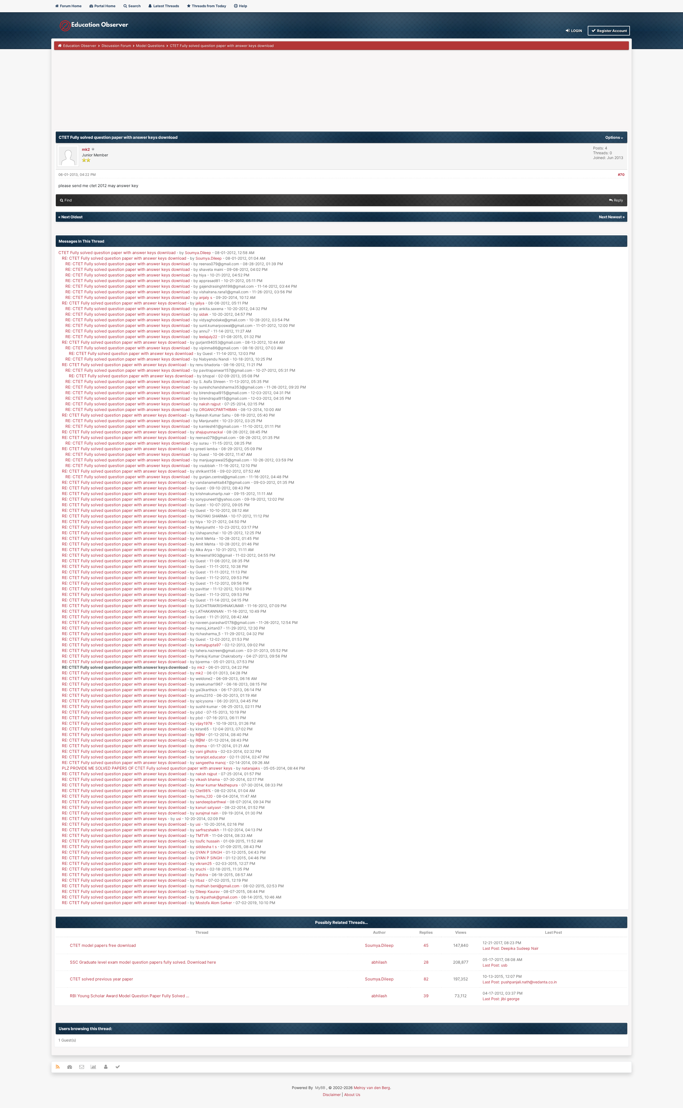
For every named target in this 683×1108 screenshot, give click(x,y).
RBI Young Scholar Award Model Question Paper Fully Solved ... (129, 995)
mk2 (86, 149)
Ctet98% (203, 790)
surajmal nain (207, 813)
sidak (203, 314)
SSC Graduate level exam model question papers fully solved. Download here (143, 962)
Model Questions (150, 45)
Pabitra (202, 874)
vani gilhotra (206, 751)
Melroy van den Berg (372, 1087)
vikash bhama (208, 779)
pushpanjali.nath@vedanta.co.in (529, 982)
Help (242, 6)
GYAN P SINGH (209, 852)
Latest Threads (166, 6)
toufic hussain (208, 841)
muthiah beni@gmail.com (217, 886)
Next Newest (610, 217)
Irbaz (200, 880)
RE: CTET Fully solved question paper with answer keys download (124, 258)
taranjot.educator (211, 757)
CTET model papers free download (103, 945)
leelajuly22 (208, 336)
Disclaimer (332, 1094)
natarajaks (251, 768)
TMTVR (202, 835)
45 (425, 945)
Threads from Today (208, 6)
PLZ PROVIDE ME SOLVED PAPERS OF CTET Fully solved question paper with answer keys (147, 768)
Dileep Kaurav (208, 891)
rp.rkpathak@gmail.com (216, 897)
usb (504, 965)
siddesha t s (206, 846)
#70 (621, 174)
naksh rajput (210, 404)
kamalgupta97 (208, 645)
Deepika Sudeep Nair (519, 948)
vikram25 (204, 863)
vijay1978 (204, 723)
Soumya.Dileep (198, 252)
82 (426, 979)
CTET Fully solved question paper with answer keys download (117, 252)
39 (425, 995)
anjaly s (205, 297)
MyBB (320, 1087)
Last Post (491, 948)
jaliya (200, 303)
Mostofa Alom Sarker (214, 902)
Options (613, 137)
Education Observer (79, 45)
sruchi (201, 869)
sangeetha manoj (210, 762)
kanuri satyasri (208, 807)
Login (576, 31)
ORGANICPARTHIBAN (218, 409)
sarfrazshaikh (207, 830)
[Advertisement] (214, 92)
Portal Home (105, 6)
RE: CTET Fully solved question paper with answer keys (114, 818)
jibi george (510, 998)
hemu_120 (204, 796)
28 (426, 962)
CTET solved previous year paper (101, 979)
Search (134, 6)
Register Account (611, 31)
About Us (352, 1094)
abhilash (379, 962)
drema (201, 745)
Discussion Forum (116, 45)
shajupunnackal (209, 432)
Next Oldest (71, 217)
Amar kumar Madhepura (217, 785)
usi (178, 818)
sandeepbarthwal (211, 802)
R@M (200, 734)
